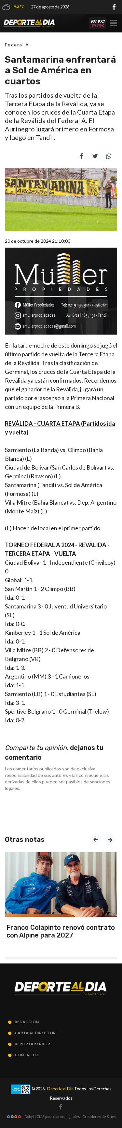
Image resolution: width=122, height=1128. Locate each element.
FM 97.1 (97, 23)
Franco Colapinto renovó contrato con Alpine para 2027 (61, 931)
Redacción (27, 1021)
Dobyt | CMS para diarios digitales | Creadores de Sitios (70, 1116)
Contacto (26, 1054)
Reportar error (32, 1043)
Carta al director (35, 1032)
